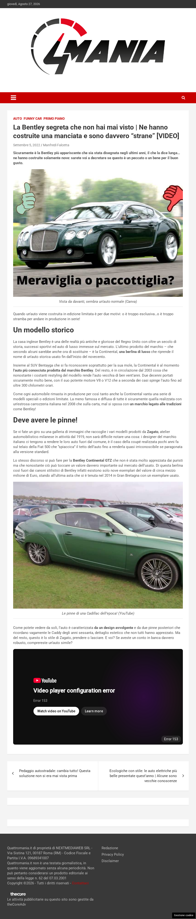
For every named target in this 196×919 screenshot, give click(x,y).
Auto (17, 118)
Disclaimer (110, 861)
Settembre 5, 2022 (26, 145)
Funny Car (33, 118)
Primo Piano (54, 118)
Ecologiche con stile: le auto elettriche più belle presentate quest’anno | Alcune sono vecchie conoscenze (143, 776)
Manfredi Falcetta (56, 145)
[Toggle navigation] (13, 97)
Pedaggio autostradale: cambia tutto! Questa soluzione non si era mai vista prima (54, 773)
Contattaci (80, 883)
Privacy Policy (113, 854)
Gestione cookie (183, 915)
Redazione (110, 848)
